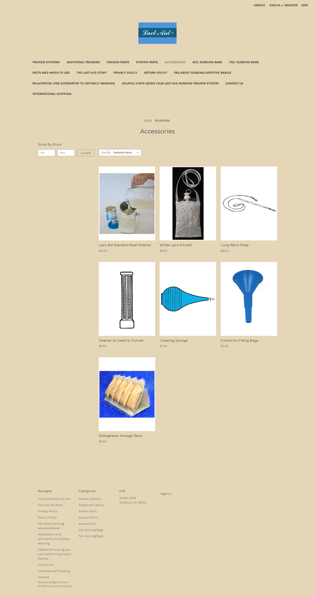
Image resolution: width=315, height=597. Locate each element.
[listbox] (127, 152)
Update (85, 153)
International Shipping (51, 94)
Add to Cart (127, 207)
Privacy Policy (125, 72)
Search (259, 5)
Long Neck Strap (235, 245)
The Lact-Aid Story (92, 72)
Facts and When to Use (51, 72)
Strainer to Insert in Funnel (121, 340)
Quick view (126, 199)
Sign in (275, 5)
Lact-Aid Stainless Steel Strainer (125, 245)
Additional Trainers (83, 62)
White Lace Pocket (176, 245)
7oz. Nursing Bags (244, 62)
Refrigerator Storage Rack (120, 436)
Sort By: (106, 152)
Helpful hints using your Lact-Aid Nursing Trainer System (170, 83)
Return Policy (155, 72)
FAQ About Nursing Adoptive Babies (202, 72)
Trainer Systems (46, 62)
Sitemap (44, 577)
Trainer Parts (118, 62)
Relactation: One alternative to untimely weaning (73, 83)
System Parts (147, 62)
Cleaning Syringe (174, 340)
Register (291, 5)
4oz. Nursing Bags (207, 62)
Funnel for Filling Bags (239, 340)
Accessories (175, 62)
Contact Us (234, 83)
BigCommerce (60, 582)
